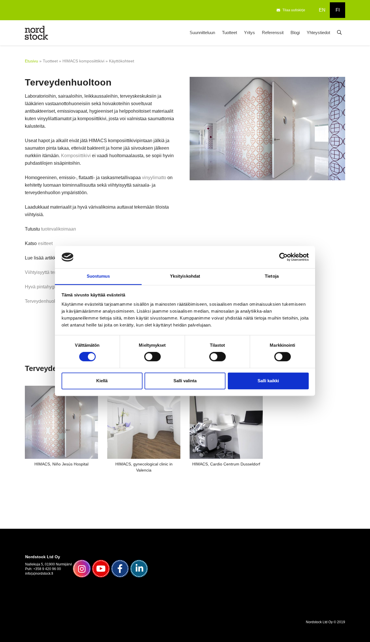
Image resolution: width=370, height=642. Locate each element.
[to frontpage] (36, 32)
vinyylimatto (154, 177)
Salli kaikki (268, 380)
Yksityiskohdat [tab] (185, 276)
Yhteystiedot (318, 32)
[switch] (152, 356)
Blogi (295, 32)
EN (322, 10)
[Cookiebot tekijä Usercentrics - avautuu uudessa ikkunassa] (283, 257)
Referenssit (273, 32)
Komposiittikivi (76, 155)
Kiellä (102, 380)
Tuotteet (229, 32)
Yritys (249, 32)
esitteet (45, 243)
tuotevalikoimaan (58, 229)
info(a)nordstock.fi (39, 574)
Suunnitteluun (202, 32)
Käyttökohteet (121, 61)
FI (338, 10)
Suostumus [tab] (98, 276)
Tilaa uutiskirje (293, 10)
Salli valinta (185, 380)
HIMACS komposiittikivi (83, 61)
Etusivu (31, 61)
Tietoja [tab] (272, 276)
